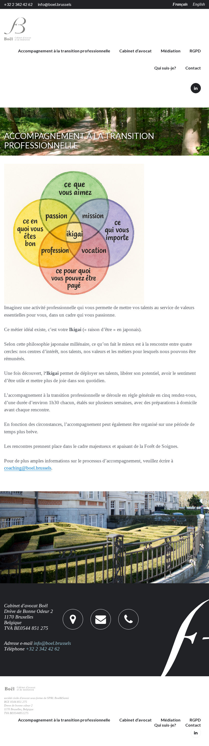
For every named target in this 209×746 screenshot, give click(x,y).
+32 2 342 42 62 (18, 4)
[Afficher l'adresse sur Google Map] (73, 619)
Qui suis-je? (165, 68)
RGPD (195, 51)
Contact (193, 68)
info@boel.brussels (54, 4)
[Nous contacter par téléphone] (100, 619)
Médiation (170, 51)
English (199, 4)
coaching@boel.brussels (27, 468)
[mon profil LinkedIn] (196, 88)
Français (180, 4)
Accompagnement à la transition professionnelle (64, 51)
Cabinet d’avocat (135, 51)
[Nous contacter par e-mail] (128, 619)
